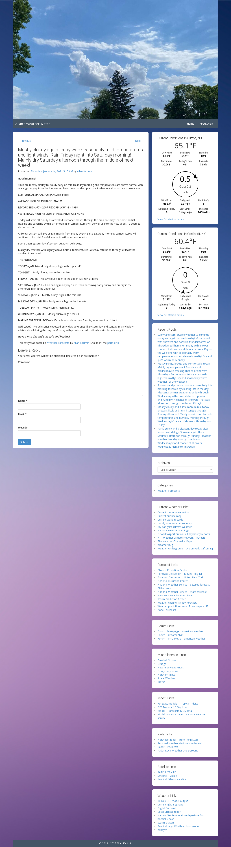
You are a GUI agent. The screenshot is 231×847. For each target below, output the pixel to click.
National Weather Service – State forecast (182, 591)
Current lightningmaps (170, 804)
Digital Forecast (167, 808)
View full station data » (171, 219)
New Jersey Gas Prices (171, 667)
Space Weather (166, 678)
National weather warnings (173, 530)
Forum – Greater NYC (170, 635)
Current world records (170, 519)
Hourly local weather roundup (175, 523)
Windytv (162, 829)
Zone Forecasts (167, 610)
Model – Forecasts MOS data (175, 710)
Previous (26, 140)
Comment (24, 362)
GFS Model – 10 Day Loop (173, 707)
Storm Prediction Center (172, 599)
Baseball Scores (167, 660)
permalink (113, 343)
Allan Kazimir (84, 171)
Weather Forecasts (58, 343)
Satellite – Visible (167, 775)
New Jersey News (168, 671)
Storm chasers (166, 822)
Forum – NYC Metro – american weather (181, 638)
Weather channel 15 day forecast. (177, 602)
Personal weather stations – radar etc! (180, 743)
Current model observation (173, 512)
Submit (24, 442)
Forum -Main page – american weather (180, 631)
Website (22, 427)
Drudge (162, 664)
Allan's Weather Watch (32, 124)
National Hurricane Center (173, 581)
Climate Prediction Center (172, 570)
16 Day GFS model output (173, 801)
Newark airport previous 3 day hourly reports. (184, 534)
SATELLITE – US (167, 772)
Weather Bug (165, 545)
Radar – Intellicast (168, 747)
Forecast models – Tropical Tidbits (178, 703)
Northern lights (166, 674)
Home (190, 123)
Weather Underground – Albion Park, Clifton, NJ (185, 548)
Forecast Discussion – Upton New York (180, 577)
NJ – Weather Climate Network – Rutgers (181, 537)
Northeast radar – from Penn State (178, 739)
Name (22, 400)
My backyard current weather (175, 526)
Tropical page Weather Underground (179, 826)
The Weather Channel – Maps (175, 541)
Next (138, 140)
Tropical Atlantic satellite (172, 779)
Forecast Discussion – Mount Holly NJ (180, 573)
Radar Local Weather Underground (178, 750)
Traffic (161, 682)
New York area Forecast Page (175, 595)
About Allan (206, 123)
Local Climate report (169, 811)
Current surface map (170, 516)
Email (22, 414)
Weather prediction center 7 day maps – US (183, 606)
